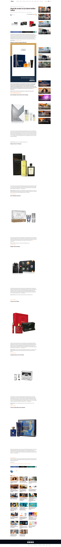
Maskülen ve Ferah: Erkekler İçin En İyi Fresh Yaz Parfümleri (14, 526)
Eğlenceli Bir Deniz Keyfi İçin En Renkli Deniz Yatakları (32, 508)
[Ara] (50, 1)
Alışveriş (28, 1)
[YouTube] (48, 1)
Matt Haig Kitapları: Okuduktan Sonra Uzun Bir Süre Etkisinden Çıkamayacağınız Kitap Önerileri (32, 500)
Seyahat (35, 1)
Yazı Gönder (41, 1)
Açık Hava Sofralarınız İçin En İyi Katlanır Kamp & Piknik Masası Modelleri (33, 490)
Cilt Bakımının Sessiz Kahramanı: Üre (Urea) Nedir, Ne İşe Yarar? (13, 535)
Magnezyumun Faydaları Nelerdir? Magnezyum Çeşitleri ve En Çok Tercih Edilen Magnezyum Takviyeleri (14, 509)
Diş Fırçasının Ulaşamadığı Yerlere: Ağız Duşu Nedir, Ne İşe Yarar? (33, 482)
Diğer (38, 1)
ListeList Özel (24, 1)
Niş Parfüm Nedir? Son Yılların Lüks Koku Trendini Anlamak (23, 535)
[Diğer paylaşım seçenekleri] (36, 32)
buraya (33, 88)
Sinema (33, 1)
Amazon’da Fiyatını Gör (15, 92)
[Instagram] (47, 1)
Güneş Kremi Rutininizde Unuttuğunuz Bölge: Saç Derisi (14, 482)
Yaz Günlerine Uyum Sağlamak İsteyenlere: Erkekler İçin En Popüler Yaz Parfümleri (20, 463)
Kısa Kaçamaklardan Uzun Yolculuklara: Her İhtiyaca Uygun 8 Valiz (14, 518)
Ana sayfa (11, 6)
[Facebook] (28, 542)
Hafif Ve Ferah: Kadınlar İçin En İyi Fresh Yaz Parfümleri (32, 526)
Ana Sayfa (17, 1)
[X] (29, 542)
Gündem (21, 1)
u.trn (12, 14)
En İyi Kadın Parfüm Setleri (18, 40)
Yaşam (30, 1)
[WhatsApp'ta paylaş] (34, 32)
